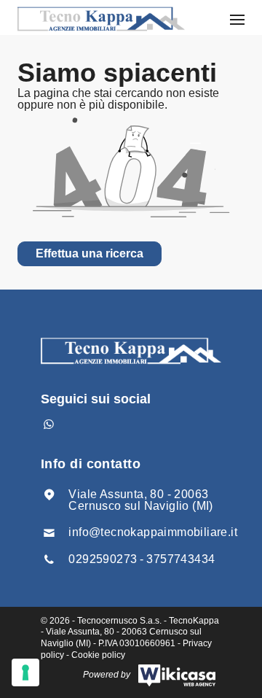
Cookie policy (98, 655)
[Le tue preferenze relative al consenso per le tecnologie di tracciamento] (25, 672)
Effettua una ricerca (89, 253)
